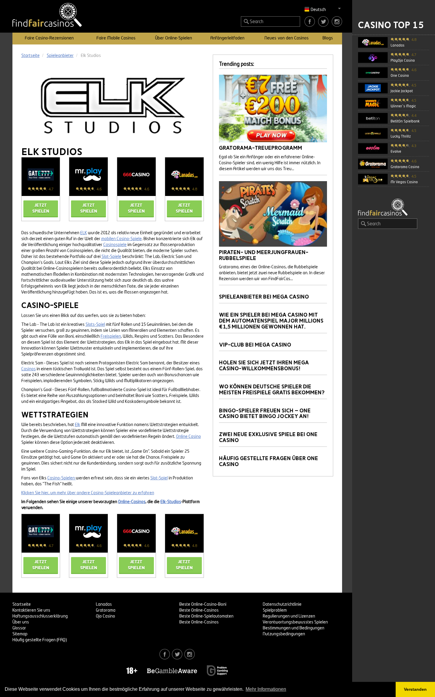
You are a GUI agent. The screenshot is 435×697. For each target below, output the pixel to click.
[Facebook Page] (309, 21)
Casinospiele (115, 245)
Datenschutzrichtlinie (282, 604)
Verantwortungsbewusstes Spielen (295, 622)
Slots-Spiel (95, 325)
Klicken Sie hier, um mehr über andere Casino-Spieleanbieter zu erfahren (87, 493)
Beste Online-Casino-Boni (202, 604)
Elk (77, 425)
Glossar (19, 628)
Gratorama (105, 610)
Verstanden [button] (415, 689)
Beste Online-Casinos (199, 610)
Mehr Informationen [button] (266, 689)
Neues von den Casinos (287, 38)
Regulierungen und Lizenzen (289, 616)
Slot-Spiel (159, 478)
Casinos (28, 369)
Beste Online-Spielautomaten (206, 616)
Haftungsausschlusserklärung (40, 616)
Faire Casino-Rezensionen (49, 38)
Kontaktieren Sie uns (31, 610)
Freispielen (111, 336)
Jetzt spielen (40, 208)
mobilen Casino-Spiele (121, 239)
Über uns (20, 622)
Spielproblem (275, 610)
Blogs (328, 38)
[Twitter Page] (323, 21)
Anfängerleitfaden (227, 38)
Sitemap (20, 634)
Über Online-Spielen (173, 38)
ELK (83, 233)
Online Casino (188, 437)
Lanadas (104, 604)
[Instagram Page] (337, 21)
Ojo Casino (105, 616)
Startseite (21, 604)
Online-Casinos (132, 502)
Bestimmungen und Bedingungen (293, 628)
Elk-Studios (170, 502)
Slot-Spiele (111, 257)
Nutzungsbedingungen (284, 634)
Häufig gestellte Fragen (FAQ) (39, 640)
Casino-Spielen (61, 478)
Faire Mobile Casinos (116, 38)
